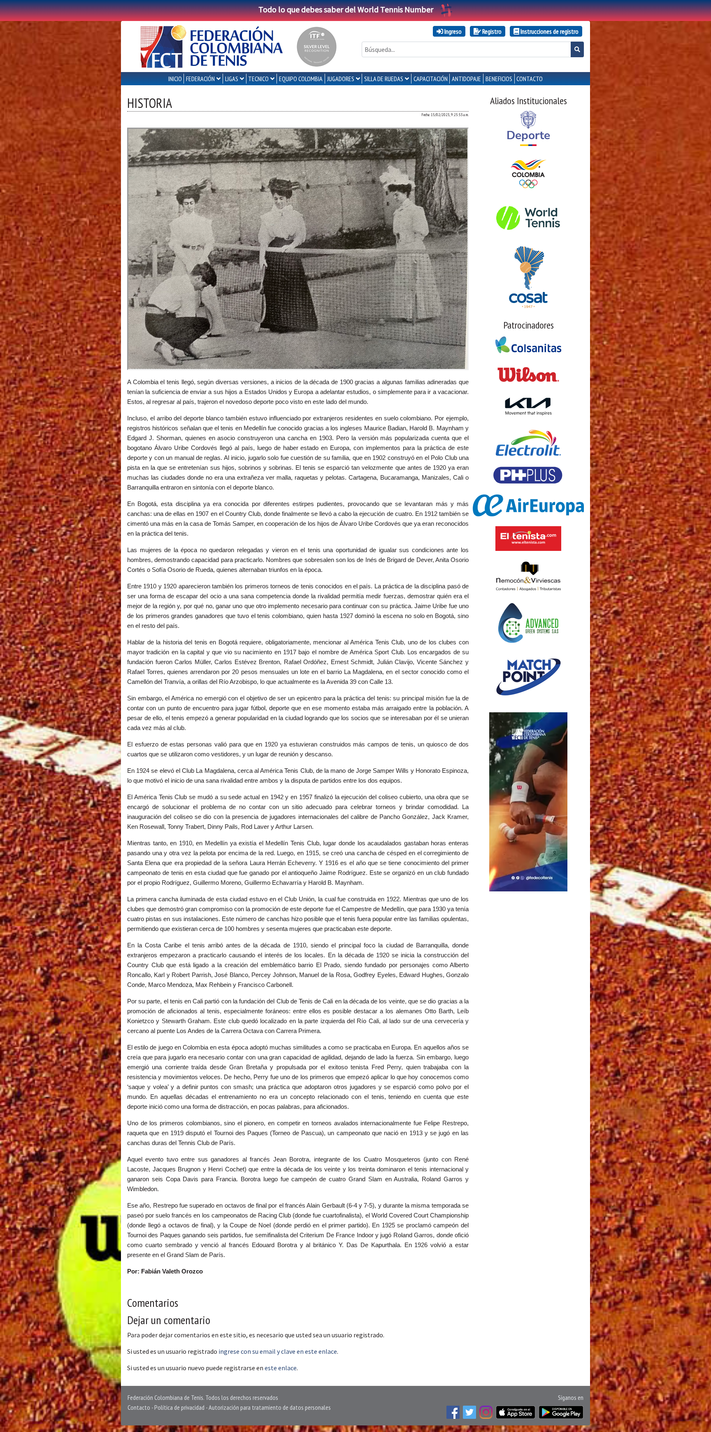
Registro (491, 31)
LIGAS (231, 79)
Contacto (139, 1407)
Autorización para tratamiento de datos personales (270, 1407)
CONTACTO (529, 79)
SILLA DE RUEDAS (383, 79)
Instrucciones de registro (549, 31)
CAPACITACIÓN (431, 79)
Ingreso (452, 31)
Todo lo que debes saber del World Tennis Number (345, 9)
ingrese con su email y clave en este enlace (277, 1351)
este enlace (281, 1368)
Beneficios (499, 79)
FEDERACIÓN (200, 79)
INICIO (175, 79)
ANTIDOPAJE (466, 79)
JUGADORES (340, 79)
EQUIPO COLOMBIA (301, 79)
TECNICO (258, 79)
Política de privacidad (179, 1407)
